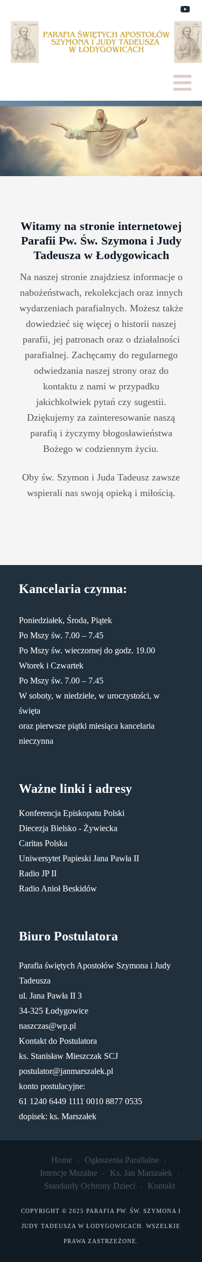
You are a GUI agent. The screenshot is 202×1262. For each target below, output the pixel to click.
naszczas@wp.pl (47, 1025)
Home (61, 1160)
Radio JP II (38, 873)
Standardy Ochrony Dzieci (89, 1185)
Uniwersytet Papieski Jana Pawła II (79, 858)
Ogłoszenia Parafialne (122, 1160)
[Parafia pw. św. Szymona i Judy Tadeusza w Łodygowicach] (106, 42)
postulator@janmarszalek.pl (66, 1071)
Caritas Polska (43, 843)
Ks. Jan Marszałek (141, 1172)
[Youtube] (185, 9)
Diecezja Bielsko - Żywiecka (68, 828)
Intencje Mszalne (68, 1172)
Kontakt (161, 1185)
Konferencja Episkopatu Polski (71, 813)
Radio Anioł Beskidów (58, 888)
